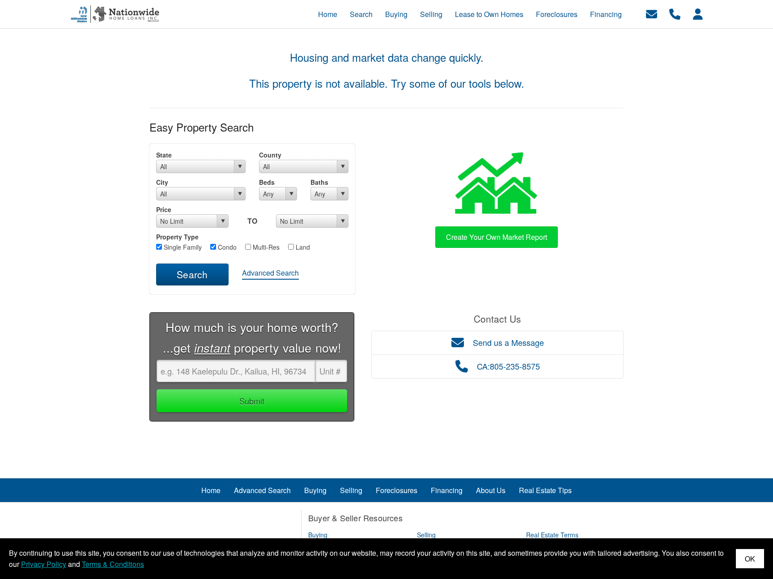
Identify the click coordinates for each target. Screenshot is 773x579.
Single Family (182, 247)
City (162, 182)
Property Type (177, 236)
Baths (319, 182)
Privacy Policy (43, 564)
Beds (267, 182)
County (270, 154)
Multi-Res (265, 247)
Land (302, 247)
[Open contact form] (651, 13)
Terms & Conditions (113, 564)
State (164, 154)
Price (163, 209)
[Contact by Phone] (674, 13)
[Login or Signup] (698, 13)
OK (750, 558)
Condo (226, 247)
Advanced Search (270, 273)
